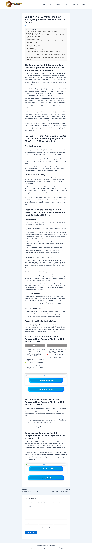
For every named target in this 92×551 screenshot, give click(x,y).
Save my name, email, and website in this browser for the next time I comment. (44, 527)
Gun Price (45, 4)
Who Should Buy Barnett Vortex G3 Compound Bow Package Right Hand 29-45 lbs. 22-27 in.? (46, 55)
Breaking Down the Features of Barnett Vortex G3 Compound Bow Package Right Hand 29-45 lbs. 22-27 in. (45, 41)
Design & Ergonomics (33, 46)
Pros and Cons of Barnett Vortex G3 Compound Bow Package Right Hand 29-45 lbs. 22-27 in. (45, 52)
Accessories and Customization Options (37, 49)
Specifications (31, 43)
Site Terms (50, 547)
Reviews (52, 4)
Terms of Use (66, 4)
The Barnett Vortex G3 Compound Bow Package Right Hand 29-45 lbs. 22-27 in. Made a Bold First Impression (45, 32)
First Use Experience (33, 37)
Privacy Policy (75, 4)
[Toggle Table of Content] (64, 30)
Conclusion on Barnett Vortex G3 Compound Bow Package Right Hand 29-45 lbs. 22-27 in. (46, 58)
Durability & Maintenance (34, 48)
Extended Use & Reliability (34, 39)
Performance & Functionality (35, 45)
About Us (58, 4)
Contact (83, 4)
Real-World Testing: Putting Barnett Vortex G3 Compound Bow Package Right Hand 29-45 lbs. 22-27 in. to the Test (46, 35)
